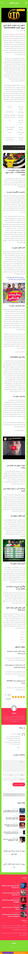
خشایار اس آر (21, 603)
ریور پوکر (22, 637)
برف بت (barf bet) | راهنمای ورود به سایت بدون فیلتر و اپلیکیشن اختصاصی (10, 811)
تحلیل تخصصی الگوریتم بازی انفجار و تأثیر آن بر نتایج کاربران (10, 901)
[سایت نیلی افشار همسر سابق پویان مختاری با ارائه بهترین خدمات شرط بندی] (24, 914)
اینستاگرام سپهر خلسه (19, 430)
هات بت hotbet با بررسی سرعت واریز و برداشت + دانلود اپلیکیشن (10, 839)
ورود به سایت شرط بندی (8, 952)
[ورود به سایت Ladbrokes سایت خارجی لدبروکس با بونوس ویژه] (22, 818)
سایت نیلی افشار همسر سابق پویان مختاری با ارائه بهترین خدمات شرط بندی (10, 915)
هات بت (22, 634)
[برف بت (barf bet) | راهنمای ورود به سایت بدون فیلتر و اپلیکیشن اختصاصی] (22, 811)
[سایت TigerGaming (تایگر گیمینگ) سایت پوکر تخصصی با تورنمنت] (22, 825)
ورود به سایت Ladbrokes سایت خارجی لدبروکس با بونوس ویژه (12, 818)
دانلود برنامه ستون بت (19, 352)
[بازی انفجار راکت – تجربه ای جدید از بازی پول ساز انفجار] (24, 907)
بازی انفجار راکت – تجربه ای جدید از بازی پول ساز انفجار (10, 908)
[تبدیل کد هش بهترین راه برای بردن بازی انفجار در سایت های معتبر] (24, 885)
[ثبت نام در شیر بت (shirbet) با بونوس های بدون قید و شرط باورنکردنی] (22, 832)
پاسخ (18, 747)
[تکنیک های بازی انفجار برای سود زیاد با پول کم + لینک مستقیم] (24, 893)
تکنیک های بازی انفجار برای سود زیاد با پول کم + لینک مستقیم (11, 894)
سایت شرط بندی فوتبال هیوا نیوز (11, 852)
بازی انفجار (14, 2)
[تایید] (5, 795)
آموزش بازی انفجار (19, 34)
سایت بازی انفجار (21, 10)
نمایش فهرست (14, 147)
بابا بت (22, 642)
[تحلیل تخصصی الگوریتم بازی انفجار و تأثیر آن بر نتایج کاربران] (24, 900)
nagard (14, 713)
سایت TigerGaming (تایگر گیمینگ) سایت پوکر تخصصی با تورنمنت (11, 825)
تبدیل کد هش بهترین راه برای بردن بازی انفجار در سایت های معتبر (10, 886)
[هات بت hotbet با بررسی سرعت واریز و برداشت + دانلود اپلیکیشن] (22, 839)
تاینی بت (22, 632)
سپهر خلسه (9, 38)
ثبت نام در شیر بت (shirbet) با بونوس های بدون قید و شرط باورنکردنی (10, 832)
